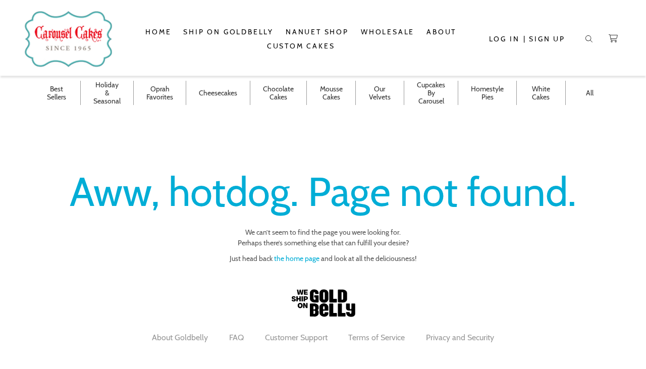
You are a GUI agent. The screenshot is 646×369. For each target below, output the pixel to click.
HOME (158, 32)
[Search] (589, 38)
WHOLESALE (387, 32)
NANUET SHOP (317, 32)
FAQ (236, 337)
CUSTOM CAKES (301, 46)
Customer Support (296, 337)
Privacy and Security (460, 337)
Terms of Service (376, 337)
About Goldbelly (180, 337)
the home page (296, 258)
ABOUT (441, 32)
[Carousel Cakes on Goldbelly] (68, 39)
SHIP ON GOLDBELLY (228, 32)
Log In (504, 39)
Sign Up (547, 39)
